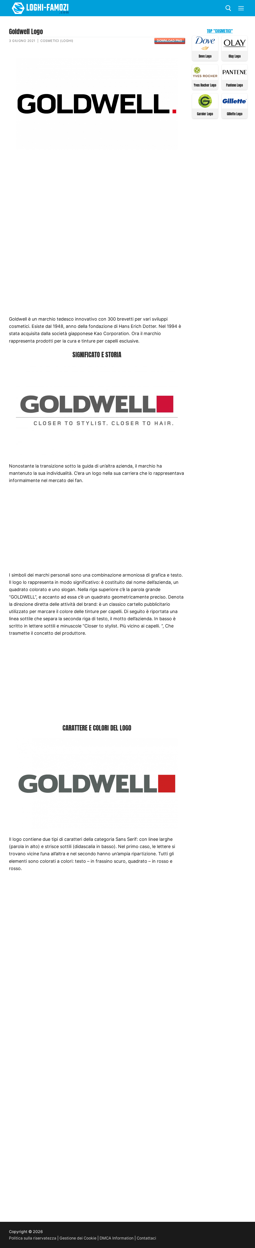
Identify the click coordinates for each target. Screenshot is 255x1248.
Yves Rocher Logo (205, 85)
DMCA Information (116, 1238)
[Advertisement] (97, 193)
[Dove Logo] (205, 48)
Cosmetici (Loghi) (56, 41)
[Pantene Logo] (234, 77)
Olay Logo (235, 56)
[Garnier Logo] (205, 106)
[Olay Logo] (234, 48)
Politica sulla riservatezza (32, 1238)
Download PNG (169, 40)
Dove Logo (205, 56)
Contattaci (146, 1238)
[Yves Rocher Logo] (205, 77)
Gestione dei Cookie (78, 1238)
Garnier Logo (205, 114)
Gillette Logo (234, 114)
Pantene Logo (234, 85)
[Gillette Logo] (234, 106)
